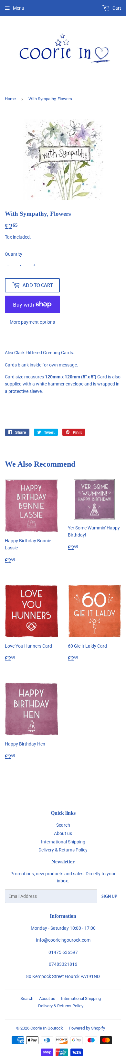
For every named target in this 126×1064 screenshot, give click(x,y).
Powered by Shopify (87, 1028)
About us (63, 833)
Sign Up (109, 896)
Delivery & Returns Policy (63, 849)
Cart (116, 8)
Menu (18, 8)
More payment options (32, 322)
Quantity (13, 254)
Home (10, 98)
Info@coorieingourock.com (63, 940)
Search (63, 825)
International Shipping (63, 841)
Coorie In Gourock (46, 1028)
